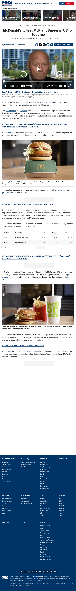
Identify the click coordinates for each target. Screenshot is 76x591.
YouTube (32, 571)
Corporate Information (47, 540)
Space (42, 515)
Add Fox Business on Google (64, 44)
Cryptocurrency (45, 467)
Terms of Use (44, 530)
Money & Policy (26, 464)
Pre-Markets (44, 486)
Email (51, 44)
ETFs (41, 476)
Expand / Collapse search (57, 3)
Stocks (42, 462)
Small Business (26, 467)
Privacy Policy (44, 533)
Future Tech (44, 510)
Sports (62, 495)
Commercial (25, 501)
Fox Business (7, 3)
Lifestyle (5, 495)
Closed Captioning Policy (62, 576)
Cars (3, 506)
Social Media (44, 501)
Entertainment (6, 499)
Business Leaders (45, 479)
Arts (3, 513)
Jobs (41, 528)
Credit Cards (6, 467)
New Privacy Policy (25, 576)
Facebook (36, 44)
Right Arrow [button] (72, 15)
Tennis (61, 515)
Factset (61, 578)
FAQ (41, 535)
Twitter (40, 44)
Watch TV (69, 3)
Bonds (42, 474)
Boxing (61, 508)
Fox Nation (43, 554)
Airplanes (5, 508)
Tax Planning (6, 481)
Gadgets (43, 503)
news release (11, 111)
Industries (43, 481)
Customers (6, 133)
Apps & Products (45, 559)
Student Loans (6, 464)
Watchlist (46, 3)
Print (47, 44)
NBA (60, 501)
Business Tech (44, 506)
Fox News (43, 552)
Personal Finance (19, 3)
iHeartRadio (55, 571)
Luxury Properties (26, 503)
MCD (5, 237)
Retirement (6, 479)
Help (51, 576)
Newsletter (47, 571)
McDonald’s (58, 102)
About (42, 522)
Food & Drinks (6, 510)
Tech (42, 495)
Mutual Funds (44, 488)
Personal (24, 499)
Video (23, 522)
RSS (44, 571)
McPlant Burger (46, 102)
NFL (60, 499)
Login (62, 3)
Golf (60, 513)
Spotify (51, 571)
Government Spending (28, 462)
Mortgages (5, 462)
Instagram (28, 571)
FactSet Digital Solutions (26, 580)
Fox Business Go (45, 557)
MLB (60, 503)
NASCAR (62, 506)
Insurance (5, 474)
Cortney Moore (9, 45)
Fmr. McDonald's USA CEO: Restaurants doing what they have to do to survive (30, 92)
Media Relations (45, 537)
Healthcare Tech (45, 508)
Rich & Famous (7, 501)
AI (41, 513)
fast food (23, 111)
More (52, 3)
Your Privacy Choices (42, 576)
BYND (5, 242)
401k (3, 476)
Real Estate (25, 495)
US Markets (44, 464)
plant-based (7, 193)
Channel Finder (45, 526)
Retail (42, 483)
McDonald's (24, 26)
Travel (4, 503)
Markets (38, 3)
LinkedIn (40, 571)
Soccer (61, 510)
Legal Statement (38, 580)
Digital (42, 499)
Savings (4, 472)
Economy (30, 3)
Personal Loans (7, 469)
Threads (44, 44)
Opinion (5, 522)
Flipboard (36, 571)
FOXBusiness (20, 45)
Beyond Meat (60, 190)
